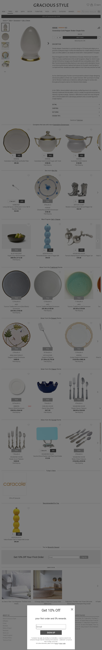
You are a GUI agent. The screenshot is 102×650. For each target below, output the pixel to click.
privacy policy (62, 643)
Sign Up (51, 632)
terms (56, 643)
